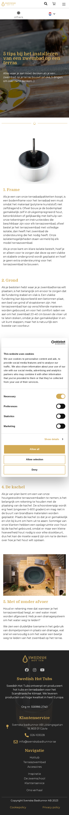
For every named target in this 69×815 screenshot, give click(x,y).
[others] (18, 13)
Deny (34, 469)
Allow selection (34, 459)
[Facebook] (27, 670)
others (18, 17)
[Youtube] (42, 670)
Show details (51, 439)
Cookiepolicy (18, 807)
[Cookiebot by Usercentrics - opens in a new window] (51, 342)
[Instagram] (34, 670)
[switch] (60, 406)
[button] (63, 4)
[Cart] (54, 3)
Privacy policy (51, 807)
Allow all (34, 449)
